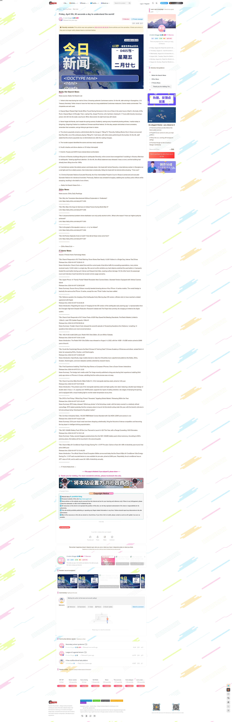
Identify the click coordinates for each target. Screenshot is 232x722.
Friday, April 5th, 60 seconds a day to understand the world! (86, 14)
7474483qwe (69, 663)
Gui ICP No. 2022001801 (89, 708)
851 (73, 559)
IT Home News (156, 83)
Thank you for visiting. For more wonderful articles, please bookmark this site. (162, 86)
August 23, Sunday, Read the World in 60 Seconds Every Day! (162, 62)
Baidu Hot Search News (159, 75)
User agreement (105, 700)
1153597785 (79, 503)
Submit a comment (138, 607)
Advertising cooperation (117, 700)
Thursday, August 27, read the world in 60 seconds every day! (162, 50)
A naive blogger (67, 18)
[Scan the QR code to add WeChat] (228, 698)
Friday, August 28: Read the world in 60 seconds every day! (162, 48)
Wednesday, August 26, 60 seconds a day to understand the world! (162, 53)
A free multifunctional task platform (77, 660)
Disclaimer (83, 703)
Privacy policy (96, 700)
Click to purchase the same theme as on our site (161, 155)
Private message (138, 19)
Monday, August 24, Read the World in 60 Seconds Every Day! (162, 59)
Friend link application (86, 700)
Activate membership (177, 3)
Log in (142, 4)
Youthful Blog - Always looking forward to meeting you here (104, 706)
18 (77, 559)
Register (146, 4)
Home (59, 9)
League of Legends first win (76, 652)
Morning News (67, 9)
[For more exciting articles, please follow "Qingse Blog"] (101, 483)
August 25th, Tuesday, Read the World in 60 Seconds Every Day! (162, 56)
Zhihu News (155, 79)
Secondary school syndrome (76, 644)
